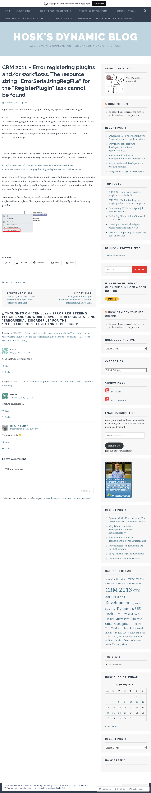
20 (107, 712)
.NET (107, 579)
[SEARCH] (145, 11)
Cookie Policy (61, 788)
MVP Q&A (116, 636)
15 (119, 707)
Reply (7, 372)
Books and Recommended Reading (56, 11)
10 (131, 701)
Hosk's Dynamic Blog (75, 37)
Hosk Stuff (133, 614)
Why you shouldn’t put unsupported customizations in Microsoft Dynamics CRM (75, 298)
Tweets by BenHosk (115, 255)
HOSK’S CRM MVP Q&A (125, 11)
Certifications (119, 579)
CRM (131, 579)
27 (107, 718)
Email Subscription (120, 413)
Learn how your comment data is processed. (68, 498)
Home (7, 11)
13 (107, 707)
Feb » (114, 726)
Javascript (120, 632)
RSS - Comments (118, 400)
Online (109, 640)
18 (137, 707)
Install (108, 632)
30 (125, 718)
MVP (107, 636)
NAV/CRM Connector (133, 636)
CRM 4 (140, 579)
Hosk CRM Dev (116, 614)
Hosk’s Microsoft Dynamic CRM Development (26, 18)
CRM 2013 (118, 589)
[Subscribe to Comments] (107, 400)
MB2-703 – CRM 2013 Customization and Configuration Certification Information (94, 18)
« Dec (107, 726)
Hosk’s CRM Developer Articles (92, 11)
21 (113, 712)
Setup (127, 640)
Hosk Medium (118, 104)
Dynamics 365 (129, 608)
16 (125, 707)
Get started (99, 4)
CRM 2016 (119, 597)
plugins (118, 640)
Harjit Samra (19, 426)
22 (119, 712)
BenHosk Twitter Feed (123, 248)
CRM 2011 (9, 282)
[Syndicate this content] (106, 104)
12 (143, 701)
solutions (136, 640)
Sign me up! (114, 445)
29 (119, 718)
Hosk (26, 103)
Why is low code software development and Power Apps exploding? (122, 147)
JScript (131, 632)
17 (131, 707)
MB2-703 (140, 632)
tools (108, 643)
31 (131, 718)
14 (113, 707)
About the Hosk (23, 11)
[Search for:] (118, 269)
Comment (85, 490)
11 (137, 701)
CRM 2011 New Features (128, 583)
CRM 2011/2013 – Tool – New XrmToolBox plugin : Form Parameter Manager (21, 298)
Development (20, 282)
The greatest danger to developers (126, 171)
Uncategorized (120, 643)
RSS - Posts (115, 391)
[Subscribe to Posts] (107, 391)
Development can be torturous (124, 558)
